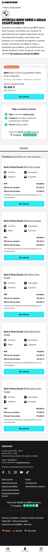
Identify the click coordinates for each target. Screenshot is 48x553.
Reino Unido (31, 531)
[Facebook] (3, 473)
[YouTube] (21, 473)
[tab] (24, 148)
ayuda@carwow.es (23, 462)
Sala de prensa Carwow (10, 490)
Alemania (19, 531)
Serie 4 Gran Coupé (12, 7)
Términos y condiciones (10, 518)
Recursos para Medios (10, 486)
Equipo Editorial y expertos (35, 486)
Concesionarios (31, 483)
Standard (24, 148)
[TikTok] (27, 473)
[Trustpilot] (24, 134)
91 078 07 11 (12, 460)
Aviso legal (27, 524)
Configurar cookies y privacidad (31, 518)
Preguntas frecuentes (9, 483)
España (7, 531)
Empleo (28, 479)
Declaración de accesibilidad (12, 524)
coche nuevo (28, 114)
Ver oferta (24, 97)
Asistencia (7, 446)
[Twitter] (9, 473)
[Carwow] (10, 2)
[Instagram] (15, 473)
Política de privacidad (20, 521)
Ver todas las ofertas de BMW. (25, 53)
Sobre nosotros (7, 479)
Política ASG (6, 521)
